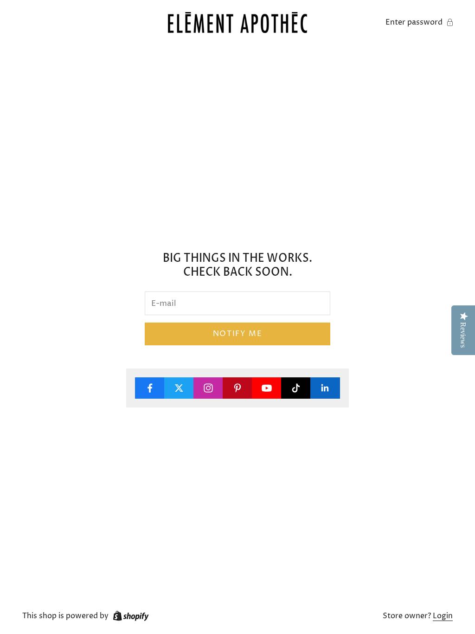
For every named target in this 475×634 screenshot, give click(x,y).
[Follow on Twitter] (179, 388)
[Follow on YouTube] (266, 388)
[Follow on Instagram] (208, 388)
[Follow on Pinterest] (237, 388)
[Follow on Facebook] (149, 388)
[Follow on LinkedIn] (325, 388)
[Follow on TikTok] (296, 388)
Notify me (237, 334)
